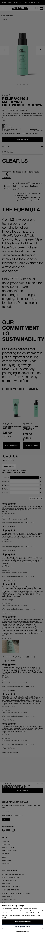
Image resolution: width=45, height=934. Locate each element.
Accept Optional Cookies (22, 921)
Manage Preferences (22, 931)
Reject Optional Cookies (22, 926)
